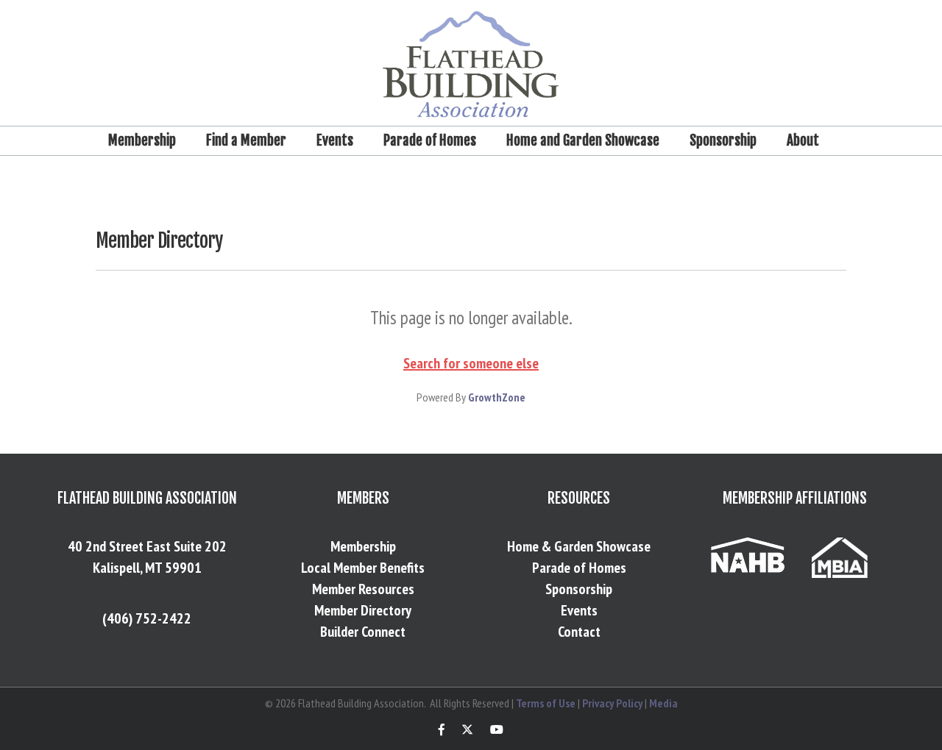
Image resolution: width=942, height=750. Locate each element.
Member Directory (362, 610)
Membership (142, 140)
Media (663, 703)
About (803, 140)
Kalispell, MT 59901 (147, 567)
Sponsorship (723, 140)
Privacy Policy (612, 703)
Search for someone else (471, 363)
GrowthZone (496, 397)
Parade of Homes (429, 140)
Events (334, 140)
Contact (579, 631)
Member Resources (363, 589)
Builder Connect (363, 631)
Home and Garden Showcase (582, 140)
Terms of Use (546, 703)
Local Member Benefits (363, 567)
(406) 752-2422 (146, 618)
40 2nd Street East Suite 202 (147, 546)
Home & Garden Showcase (579, 546)
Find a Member (246, 140)
